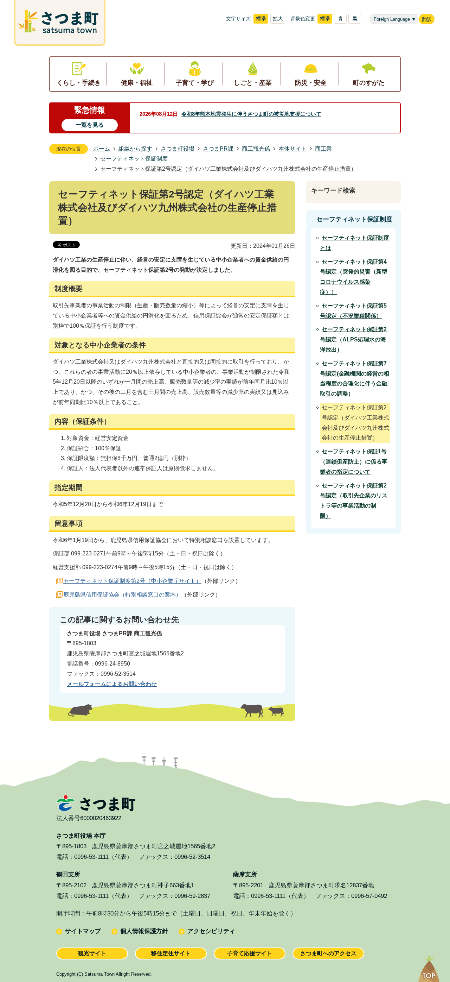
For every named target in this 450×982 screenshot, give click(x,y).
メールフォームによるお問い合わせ (112, 684)
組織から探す (135, 149)
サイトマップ (83, 931)
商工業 (323, 149)
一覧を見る (90, 125)
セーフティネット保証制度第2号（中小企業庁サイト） (132, 581)
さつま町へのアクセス (328, 953)
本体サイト (292, 149)
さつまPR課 (218, 149)
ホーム (101, 149)
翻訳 (427, 19)
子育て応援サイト (249, 953)
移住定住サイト (171, 953)
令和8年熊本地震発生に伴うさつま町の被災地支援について (251, 114)
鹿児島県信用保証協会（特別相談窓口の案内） (122, 595)
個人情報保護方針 (144, 931)
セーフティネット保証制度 (134, 159)
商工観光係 (256, 149)
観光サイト (92, 953)
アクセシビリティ (211, 931)
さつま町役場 (177, 149)
